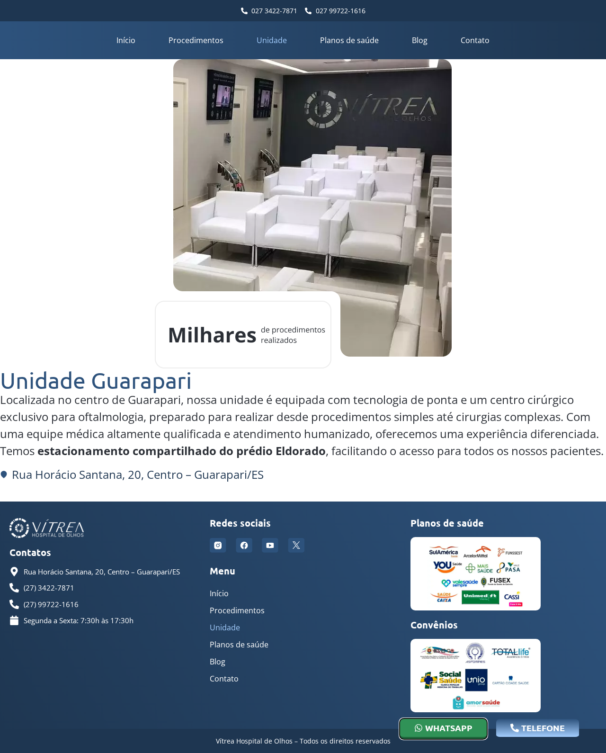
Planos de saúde (349, 40)
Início (125, 40)
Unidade (272, 40)
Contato (475, 40)
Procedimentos (196, 40)
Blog (420, 40)
